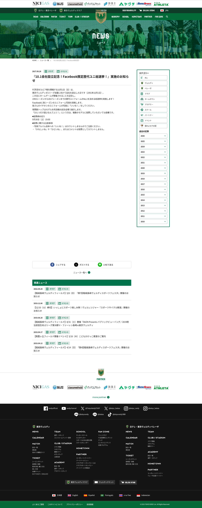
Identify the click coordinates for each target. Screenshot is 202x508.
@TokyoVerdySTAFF (92, 408)
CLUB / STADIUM (82, 17)
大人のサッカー (81, 438)
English (75, 495)
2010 (143, 221)
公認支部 (57, 457)
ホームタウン (150, 99)
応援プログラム (103, 445)
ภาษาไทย (127, 495)
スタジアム (57, 449)
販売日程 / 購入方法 (38, 466)
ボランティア (58, 454)
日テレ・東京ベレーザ (47, 10)
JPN (166, 10)
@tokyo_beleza (114, 408)
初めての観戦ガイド (38, 452)
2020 (143, 168)
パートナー (149, 115)
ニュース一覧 (44, 60)
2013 (143, 205)
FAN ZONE (159, 17)
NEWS (35, 17)
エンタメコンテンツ (104, 443)
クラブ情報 (57, 447)
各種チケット (36, 471)
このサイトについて (55, 504)
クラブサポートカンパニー (84, 465)
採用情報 (90, 504)
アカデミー (149, 104)
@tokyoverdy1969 (119, 414)
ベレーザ (148, 88)
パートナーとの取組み (83, 468)
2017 (143, 184)
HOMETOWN (137, 17)
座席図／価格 (130, 462)
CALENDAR (44, 17)
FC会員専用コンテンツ (105, 438)
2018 (143, 178)
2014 (143, 200)
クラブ (50, 71)
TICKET (62, 17)
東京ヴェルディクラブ (73, 10)
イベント (63, 71)
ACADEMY (116, 17)
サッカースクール (81, 435)
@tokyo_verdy (134, 408)
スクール (148, 110)
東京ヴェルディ (43, 426)
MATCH (54, 17)
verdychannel (71, 408)
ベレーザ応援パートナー (155, 476)
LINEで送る (108, 264)
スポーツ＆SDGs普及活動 (84, 440)
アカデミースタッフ (60, 471)
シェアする (60, 264)
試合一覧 (35, 447)
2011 (143, 216)
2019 (143, 173)
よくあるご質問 (38, 504)
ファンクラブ (102, 435)
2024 (143, 146)
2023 (143, 152)
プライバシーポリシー (74, 504)
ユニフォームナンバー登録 (62, 438)
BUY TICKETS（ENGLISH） (40, 474)
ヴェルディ (149, 83)
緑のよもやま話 (150, 126)
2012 (143, 211)
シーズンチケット (37, 462)
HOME (34, 60)
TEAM (70, 17)
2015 (143, 195)
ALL (146, 77)
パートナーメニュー (82, 460)
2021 (143, 162)
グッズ (100, 440)
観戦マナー (57, 452)
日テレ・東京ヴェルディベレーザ (144, 426)
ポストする (84, 264)
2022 (143, 157)
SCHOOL (125, 17)
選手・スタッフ (59, 435)
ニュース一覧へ (80, 272)
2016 (143, 189)
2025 (143, 141)
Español (91, 495)
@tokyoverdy (84, 414)
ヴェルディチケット (106, 482)
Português (109, 495)
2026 (143, 136)
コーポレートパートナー (83, 458)
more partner (99, 397)
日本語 (59, 495)
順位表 (34, 450)
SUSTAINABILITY (129, 10)
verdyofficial (53, 408)
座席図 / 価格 (36, 464)
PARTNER (148, 17)
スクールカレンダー (82, 443)
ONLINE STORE (149, 10)
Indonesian (145, 495)
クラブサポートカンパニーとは (86, 463)
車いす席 (35, 469)
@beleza (101, 414)
